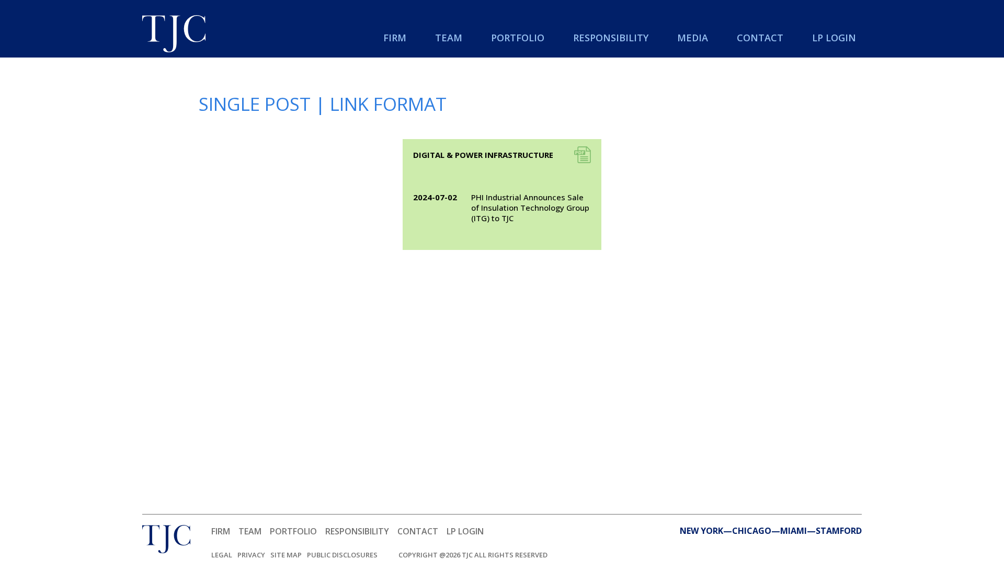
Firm (394, 37)
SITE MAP (286, 554)
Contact (760, 37)
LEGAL (221, 554)
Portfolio (517, 37)
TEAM (249, 531)
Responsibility (610, 37)
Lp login (465, 531)
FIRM (220, 531)
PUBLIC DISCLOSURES (342, 554)
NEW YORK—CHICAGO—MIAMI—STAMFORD (771, 530)
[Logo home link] (174, 35)
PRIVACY (251, 554)
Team (448, 37)
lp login (834, 37)
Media (692, 37)
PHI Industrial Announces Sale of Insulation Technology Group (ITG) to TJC (530, 207)
